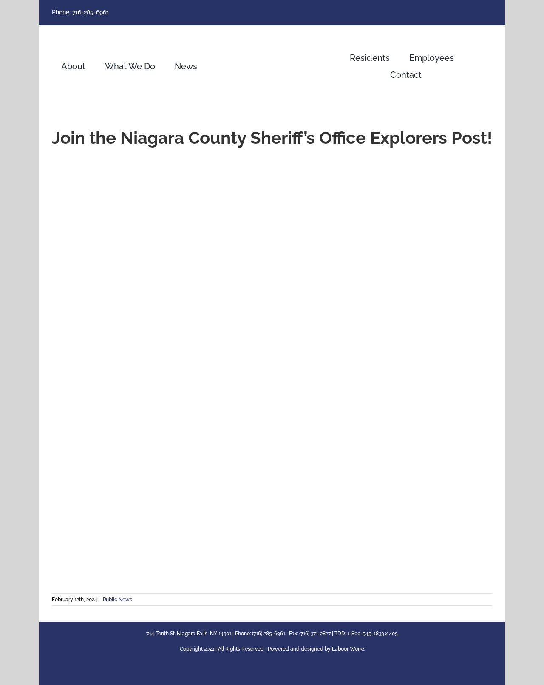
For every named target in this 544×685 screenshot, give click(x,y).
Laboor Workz (348, 649)
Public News (117, 600)
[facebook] (489, 12)
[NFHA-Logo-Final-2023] (272, 32)
